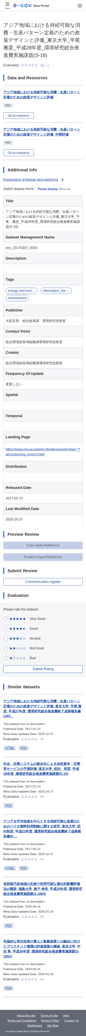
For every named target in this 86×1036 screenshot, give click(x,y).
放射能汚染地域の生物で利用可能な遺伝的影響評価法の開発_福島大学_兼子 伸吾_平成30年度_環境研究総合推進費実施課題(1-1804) (42, 889)
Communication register (43, 581)
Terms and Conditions (21, 1020)
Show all (64, 189)
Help (66, 1015)
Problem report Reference (43, 557)
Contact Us (71, 1020)
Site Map (53, 1025)
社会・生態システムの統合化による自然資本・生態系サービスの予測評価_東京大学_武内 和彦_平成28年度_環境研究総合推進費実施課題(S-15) (41, 769)
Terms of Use (49, 1015)
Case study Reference (43, 545)
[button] (80, 5)
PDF (23, 748)
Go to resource (18, 115)
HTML (9, 748)
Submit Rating (43, 669)
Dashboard (34, 1025)
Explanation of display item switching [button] (30, 179)
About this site (26, 1015)
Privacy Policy (50, 1020)
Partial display (48, 189)
